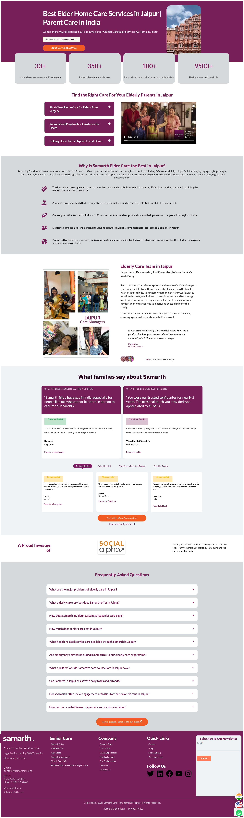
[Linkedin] (160, 773)
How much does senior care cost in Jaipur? (75, 628)
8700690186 (17, 779)
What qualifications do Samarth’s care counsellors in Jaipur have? (89, 668)
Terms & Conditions (114, 808)
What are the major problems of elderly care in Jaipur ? (83, 589)
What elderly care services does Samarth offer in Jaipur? (84, 602)
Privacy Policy (135, 808)
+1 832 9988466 (18, 782)
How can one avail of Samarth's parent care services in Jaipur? (87, 707)
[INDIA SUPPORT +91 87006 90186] (239, 796)
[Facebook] (169, 773)
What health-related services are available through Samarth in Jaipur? (92, 641)
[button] (79, 109)
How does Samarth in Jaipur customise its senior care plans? (86, 615)
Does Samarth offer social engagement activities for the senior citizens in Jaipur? (99, 694)
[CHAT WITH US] (239, 813)
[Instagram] (188, 773)
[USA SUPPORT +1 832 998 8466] (239, 804)
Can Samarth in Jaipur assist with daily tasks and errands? (84, 680)
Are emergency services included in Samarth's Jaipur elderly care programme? (97, 654)
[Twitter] (150, 773)
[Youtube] (178, 773)
